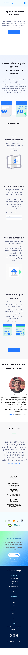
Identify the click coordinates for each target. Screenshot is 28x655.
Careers (14, 602)
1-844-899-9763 (14, 629)
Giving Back (14, 613)
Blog (14, 618)
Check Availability (14, 32)
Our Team (14, 600)
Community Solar (14, 586)
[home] (8, 3)
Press (14, 616)
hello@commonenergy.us (14, 627)
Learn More (14, 560)
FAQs (14, 591)
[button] (24, 3)
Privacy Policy (14, 643)
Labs (14, 605)
